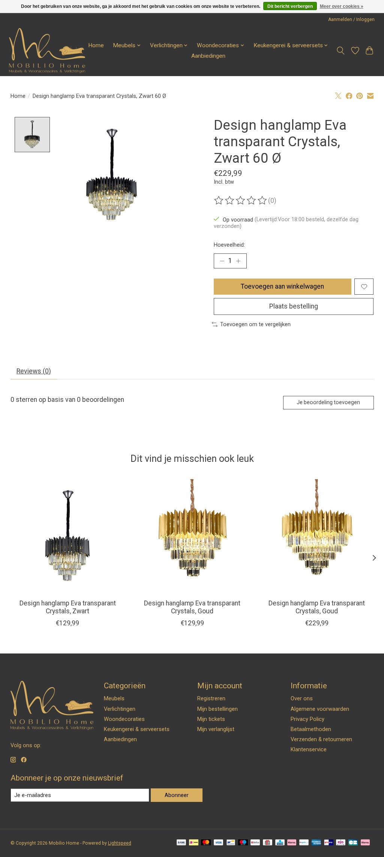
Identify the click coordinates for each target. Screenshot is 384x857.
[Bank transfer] (181, 843)
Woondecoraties (124, 719)
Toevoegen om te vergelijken (255, 324)
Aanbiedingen (208, 55)
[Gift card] (267, 843)
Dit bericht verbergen (290, 6)
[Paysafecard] (304, 843)
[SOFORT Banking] (291, 843)
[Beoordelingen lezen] (241, 200)
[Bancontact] (231, 843)
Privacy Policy (307, 719)
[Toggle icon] (340, 50)
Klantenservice (309, 749)
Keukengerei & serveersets (137, 729)
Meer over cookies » (341, 6)
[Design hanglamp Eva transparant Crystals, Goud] (192, 536)
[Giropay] (328, 843)
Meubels (114, 698)
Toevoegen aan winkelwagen (282, 286)
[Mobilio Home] (47, 50)
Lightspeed (119, 843)
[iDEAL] (193, 843)
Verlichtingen (119, 709)
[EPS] (340, 843)
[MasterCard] (206, 843)
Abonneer (177, 795)
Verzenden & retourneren (321, 739)
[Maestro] (243, 843)
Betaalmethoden (311, 729)
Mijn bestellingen (217, 709)
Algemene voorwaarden (320, 709)
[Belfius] (255, 843)
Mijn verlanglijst (215, 729)
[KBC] (280, 843)
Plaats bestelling (293, 306)
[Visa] (219, 843)
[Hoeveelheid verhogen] (238, 261)
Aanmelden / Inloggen (351, 19)
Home (96, 45)
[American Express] (316, 843)
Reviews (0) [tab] (33, 371)
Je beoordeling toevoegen (328, 402)
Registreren (211, 698)
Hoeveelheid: (229, 244)
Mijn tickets (211, 719)
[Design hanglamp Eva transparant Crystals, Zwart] (67, 536)
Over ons (302, 698)
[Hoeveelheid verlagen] (222, 261)
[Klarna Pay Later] (365, 843)
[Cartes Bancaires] (353, 843)
